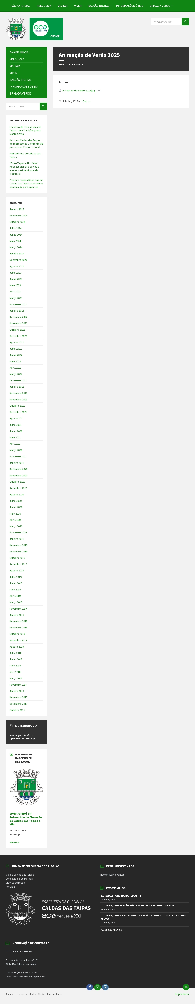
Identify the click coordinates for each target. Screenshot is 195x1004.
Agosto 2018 (17, 646)
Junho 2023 (16, 279)
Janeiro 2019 (17, 615)
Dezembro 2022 (18, 317)
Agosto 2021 (17, 418)
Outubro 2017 (17, 710)
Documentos (76, 64)
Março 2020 (16, 526)
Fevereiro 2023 (18, 304)
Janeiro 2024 (17, 253)
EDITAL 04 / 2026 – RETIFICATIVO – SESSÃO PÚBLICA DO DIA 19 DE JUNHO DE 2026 (143, 917)
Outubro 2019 (17, 558)
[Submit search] (185, 21)
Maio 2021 (15, 437)
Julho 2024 (16, 228)
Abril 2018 (15, 672)
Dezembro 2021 (18, 393)
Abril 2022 (15, 367)
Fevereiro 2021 (18, 456)
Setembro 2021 (18, 412)
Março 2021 (16, 450)
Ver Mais (14, 842)
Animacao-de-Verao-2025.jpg (79, 90)
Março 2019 (16, 602)
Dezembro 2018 (18, 621)
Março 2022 (16, 374)
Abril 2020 (15, 520)
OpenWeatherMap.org (22, 738)
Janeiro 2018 (17, 691)
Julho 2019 (16, 577)
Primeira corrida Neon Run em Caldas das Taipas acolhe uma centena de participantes (26, 183)
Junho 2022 (16, 355)
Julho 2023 (16, 272)
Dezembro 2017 (18, 697)
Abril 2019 (15, 596)
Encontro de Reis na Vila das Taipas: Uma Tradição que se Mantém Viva (25, 130)
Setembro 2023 (18, 260)
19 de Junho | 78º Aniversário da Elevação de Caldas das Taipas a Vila (26, 819)
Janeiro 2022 (17, 386)
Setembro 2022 (18, 336)
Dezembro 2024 (18, 215)
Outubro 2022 (17, 329)
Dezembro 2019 (18, 545)
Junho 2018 (16, 659)
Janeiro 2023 (17, 310)
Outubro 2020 (17, 481)
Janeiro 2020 (17, 538)
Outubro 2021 (17, 405)
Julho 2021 (16, 424)
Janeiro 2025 (17, 209)
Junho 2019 (16, 583)
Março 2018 (16, 678)
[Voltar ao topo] (186, 987)
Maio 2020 (15, 513)
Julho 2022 (16, 348)
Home (62, 64)
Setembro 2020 (18, 488)
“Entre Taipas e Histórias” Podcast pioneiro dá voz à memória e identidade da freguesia (24, 168)
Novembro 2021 (18, 399)
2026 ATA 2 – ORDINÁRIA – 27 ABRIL (120, 895)
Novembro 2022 (18, 323)
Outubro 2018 (17, 634)
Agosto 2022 (17, 342)
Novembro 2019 (18, 551)
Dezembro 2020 (18, 469)
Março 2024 (16, 247)
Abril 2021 (15, 443)
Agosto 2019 (17, 570)
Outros (87, 101)
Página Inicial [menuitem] (182, 994)
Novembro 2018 (18, 627)
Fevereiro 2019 (18, 608)
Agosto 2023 (17, 266)
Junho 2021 (16, 431)
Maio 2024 (15, 241)
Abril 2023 (15, 291)
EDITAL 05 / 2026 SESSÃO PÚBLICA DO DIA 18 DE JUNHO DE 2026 (137, 905)
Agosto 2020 (17, 494)
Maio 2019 (15, 589)
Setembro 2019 (18, 564)
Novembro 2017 (18, 703)
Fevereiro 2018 (18, 684)
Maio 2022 (15, 361)
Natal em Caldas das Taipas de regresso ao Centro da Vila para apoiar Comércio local (26, 143)
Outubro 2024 (17, 222)
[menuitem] (20, 6)
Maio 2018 (15, 665)
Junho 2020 (16, 507)
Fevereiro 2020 (18, 532)
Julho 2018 (16, 653)
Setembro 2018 (18, 640)
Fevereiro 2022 (18, 380)
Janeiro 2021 (17, 462)
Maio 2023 (15, 285)
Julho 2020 (16, 500)
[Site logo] (34, 39)
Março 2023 (16, 298)
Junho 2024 (16, 234)
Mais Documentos (111, 930)
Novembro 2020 (18, 475)
